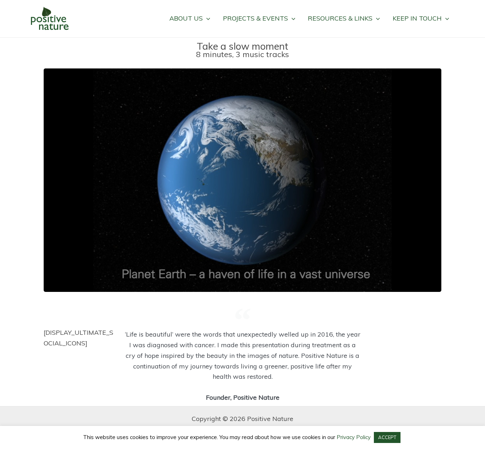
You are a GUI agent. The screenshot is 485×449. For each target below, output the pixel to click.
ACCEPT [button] (387, 437)
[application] (206, 18)
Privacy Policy (353, 437)
